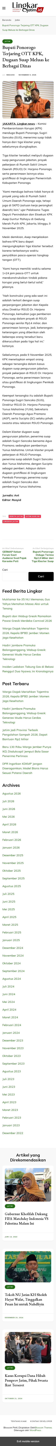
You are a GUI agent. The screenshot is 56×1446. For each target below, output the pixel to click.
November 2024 (13, 955)
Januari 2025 (11, 940)
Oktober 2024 (11, 963)
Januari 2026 (11, 847)
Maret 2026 (10, 832)
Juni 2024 (8, 994)
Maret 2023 (10, 1110)
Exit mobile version (28, 1441)
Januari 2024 (11, 1032)
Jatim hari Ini (33, 516)
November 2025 (13, 863)
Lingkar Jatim (10, 521)
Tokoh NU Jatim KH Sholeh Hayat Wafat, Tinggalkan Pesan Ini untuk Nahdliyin (26, 1299)
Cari (5, 570)
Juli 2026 (8, 801)
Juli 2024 (8, 986)
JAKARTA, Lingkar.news (18, 124)
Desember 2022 (12, 1133)
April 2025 (9, 917)
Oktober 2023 (11, 1056)
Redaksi (11, 75)
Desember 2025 (12, 855)
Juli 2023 (8, 1079)
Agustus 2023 (11, 1071)
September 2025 (13, 878)
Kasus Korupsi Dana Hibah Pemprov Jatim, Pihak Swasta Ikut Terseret (26, 1380)
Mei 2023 (8, 1094)
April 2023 (9, 1102)
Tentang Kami (19, 1421)
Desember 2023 (12, 1040)
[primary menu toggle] (3, 8)
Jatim (7, 41)
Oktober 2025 (11, 870)
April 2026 (9, 824)
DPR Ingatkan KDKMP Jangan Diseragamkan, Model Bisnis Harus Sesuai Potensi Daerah (25, 768)
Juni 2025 (8, 901)
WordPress (35, 1430)
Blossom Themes (43, 1427)
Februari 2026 (11, 840)
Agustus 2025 (11, 886)
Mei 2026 (8, 816)
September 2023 (13, 1063)
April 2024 (9, 1009)
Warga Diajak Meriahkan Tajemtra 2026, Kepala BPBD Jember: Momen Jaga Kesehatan (25, 633)
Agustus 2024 (11, 978)
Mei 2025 (8, 909)
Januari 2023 (11, 1125)
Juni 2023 (8, 1087)
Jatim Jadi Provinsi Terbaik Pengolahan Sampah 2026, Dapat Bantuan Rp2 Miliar (24, 734)
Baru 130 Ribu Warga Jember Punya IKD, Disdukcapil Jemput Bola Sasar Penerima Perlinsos (26, 751)
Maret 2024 (10, 1017)
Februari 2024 (11, 1025)
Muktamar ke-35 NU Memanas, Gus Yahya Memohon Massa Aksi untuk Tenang (26, 603)
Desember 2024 (12, 948)
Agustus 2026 (11, 793)
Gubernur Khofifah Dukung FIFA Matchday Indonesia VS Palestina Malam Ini (26, 1218)
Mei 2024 (8, 1002)
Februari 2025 (11, 932)
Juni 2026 (8, 809)
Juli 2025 (8, 894)
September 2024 (13, 971)
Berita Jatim (16, 516)
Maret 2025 (10, 924)
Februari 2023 (11, 1117)
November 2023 (13, 1048)
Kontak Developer (41, 1421)
